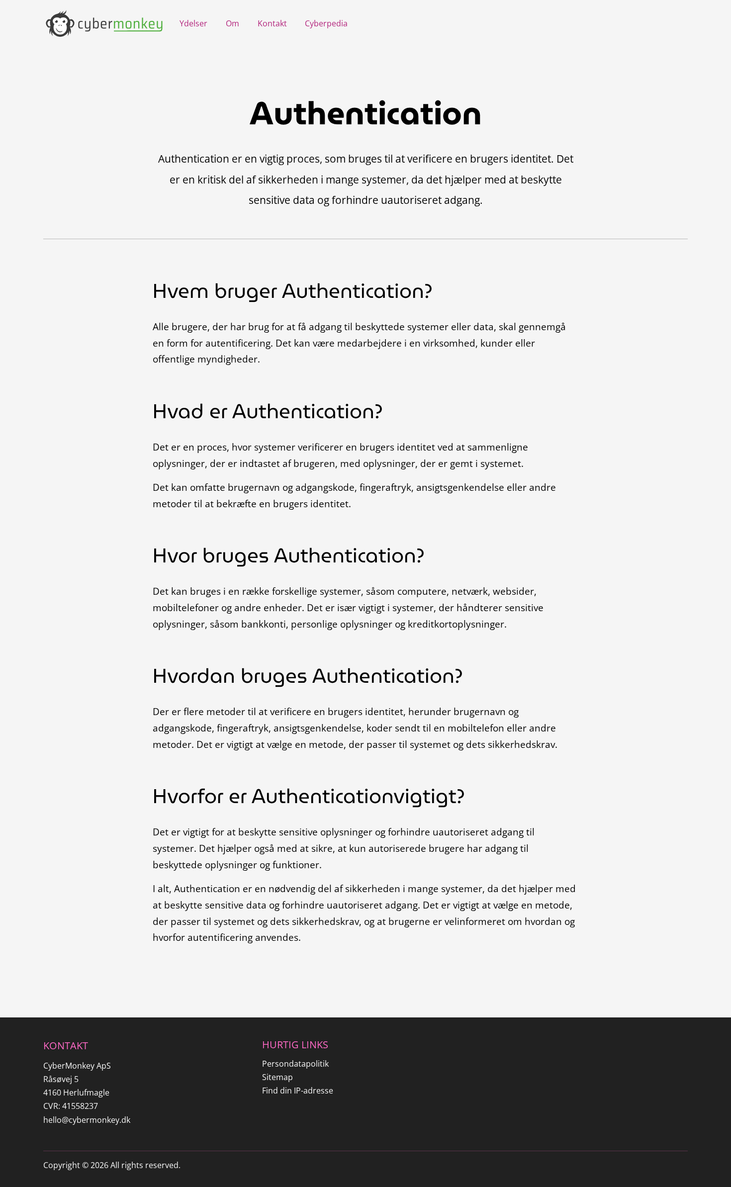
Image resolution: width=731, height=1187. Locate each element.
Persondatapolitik (295, 1063)
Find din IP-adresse (297, 1090)
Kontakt (272, 23)
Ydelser (193, 23)
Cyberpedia (326, 23)
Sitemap (277, 1077)
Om (232, 23)
